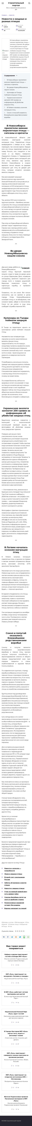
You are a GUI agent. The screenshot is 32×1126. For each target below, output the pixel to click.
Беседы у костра (8, 922)
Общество (24, 924)
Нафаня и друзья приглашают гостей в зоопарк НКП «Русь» (16, 955)
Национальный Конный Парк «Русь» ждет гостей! (16, 1013)
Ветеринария (19, 922)
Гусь (27, 922)
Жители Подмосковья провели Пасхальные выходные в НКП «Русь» (16, 1099)
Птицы (5, 926)
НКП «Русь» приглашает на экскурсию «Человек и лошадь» (16, 975)
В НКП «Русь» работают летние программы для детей (16, 993)
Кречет (5, 924)
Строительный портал (16, 4)
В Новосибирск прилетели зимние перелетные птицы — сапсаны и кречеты (15, 82)
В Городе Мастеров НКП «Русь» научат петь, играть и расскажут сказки (16, 1033)
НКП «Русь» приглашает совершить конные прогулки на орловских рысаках (16, 1055)
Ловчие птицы (14, 924)
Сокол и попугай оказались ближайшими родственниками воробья (15, 115)
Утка (10, 926)
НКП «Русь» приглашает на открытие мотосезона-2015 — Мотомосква (16, 1077)
